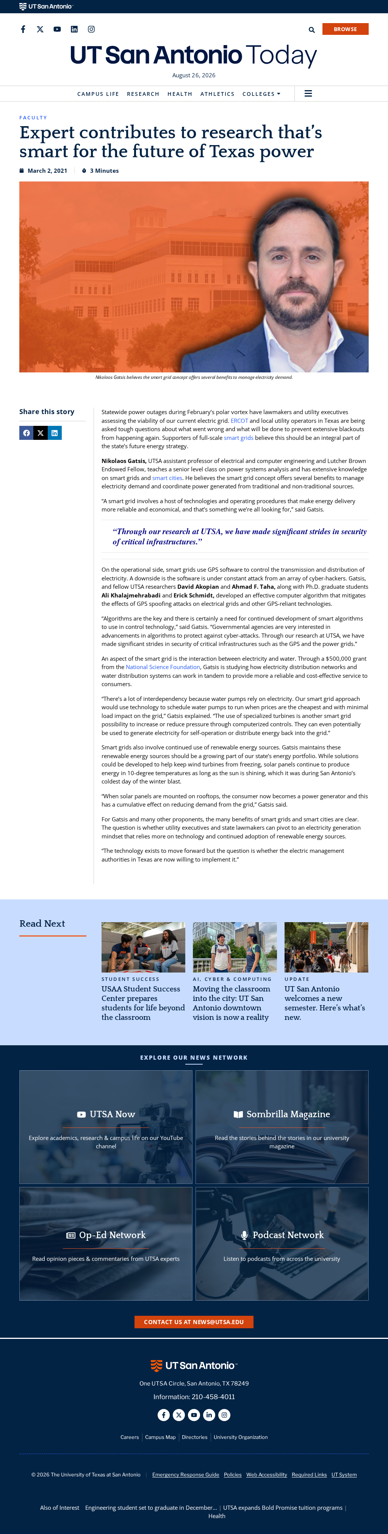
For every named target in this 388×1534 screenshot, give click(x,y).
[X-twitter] (40, 29)
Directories (195, 1437)
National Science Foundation (163, 667)
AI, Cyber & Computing (232, 979)
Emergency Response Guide (185, 1474)
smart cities (167, 478)
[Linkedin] (74, 29)
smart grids (238, 437)
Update (297, 979)
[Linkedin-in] (209, 1415)
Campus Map (160, 1437)
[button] (308, 94)
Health (180, 93)
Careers (129, 1437)
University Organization (241, 1437)
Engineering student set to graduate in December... (151, 1507)
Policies (233, 1474)
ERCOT (239, 420)
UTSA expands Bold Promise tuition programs (283, 1507)
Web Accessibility (266, 1474)
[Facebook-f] (23, 29)
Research (143, 93)
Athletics (217, 93)
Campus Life (98, 93)
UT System (344, 1474)
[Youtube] (57, 29)
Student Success (131, 979)
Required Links (309, 1474)
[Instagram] (91, 29)
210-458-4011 (213, 1397)
